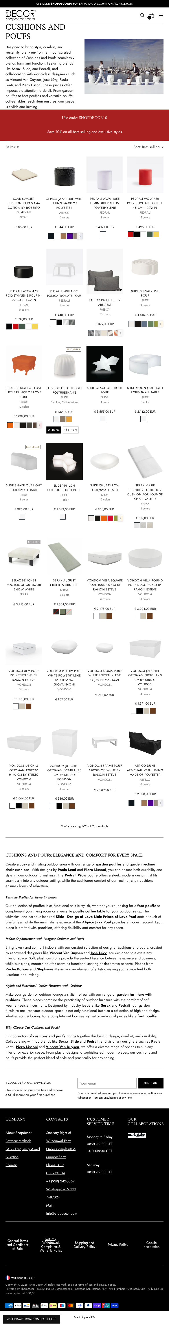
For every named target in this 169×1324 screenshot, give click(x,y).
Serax (105, 1005)
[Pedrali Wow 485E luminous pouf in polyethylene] (104, 175)
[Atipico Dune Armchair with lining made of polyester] (145, 741)
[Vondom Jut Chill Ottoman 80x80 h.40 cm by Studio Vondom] (145, 647)
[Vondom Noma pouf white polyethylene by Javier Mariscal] (104, 647)
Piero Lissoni (27, 1046)
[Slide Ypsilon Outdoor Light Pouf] (64, 461)
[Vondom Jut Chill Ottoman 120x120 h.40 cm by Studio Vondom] (24, 741)
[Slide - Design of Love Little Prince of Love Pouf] (24, 364)
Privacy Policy (118, 1244)
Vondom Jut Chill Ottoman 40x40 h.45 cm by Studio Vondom (64, 772)
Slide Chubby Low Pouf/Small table (104, 487)
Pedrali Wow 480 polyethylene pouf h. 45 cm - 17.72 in (145, 203)
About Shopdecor (18, 1132)
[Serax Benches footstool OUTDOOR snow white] (24, 556)
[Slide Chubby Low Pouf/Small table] (104, 461)
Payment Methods (18, 1140)
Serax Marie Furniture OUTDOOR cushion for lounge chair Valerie (145, 492)
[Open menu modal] (161, 15)
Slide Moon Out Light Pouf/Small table (145, 390)
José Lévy (99, 952)
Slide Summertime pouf (145, 293)
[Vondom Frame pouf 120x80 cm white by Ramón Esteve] (104, 741)
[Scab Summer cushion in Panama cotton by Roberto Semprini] (24, 175)
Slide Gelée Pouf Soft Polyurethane (64, 390)
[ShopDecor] (21, 15)
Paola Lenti (67, 869)
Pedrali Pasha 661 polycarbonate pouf (64, 293)
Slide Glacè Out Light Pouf (105, 390)
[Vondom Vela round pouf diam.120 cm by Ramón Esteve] (145, 556)
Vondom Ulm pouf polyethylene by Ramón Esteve (23, 675)
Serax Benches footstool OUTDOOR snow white (24, 585)
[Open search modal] (142, 15)
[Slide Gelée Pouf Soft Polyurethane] (64, 364)
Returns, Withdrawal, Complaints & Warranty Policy (51, 1244)
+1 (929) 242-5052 (60, 1181)
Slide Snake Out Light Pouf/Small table (24, 487)
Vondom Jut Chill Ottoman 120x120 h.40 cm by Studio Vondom (24, 772)
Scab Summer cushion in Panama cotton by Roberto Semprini (23, 205)
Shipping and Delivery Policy (84, 1244)
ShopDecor (35, 1285)
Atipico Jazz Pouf (96, 922)
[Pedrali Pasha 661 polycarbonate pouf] (64, 267)
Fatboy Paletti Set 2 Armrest (105, 302)
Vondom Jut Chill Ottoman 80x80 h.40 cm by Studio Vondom (145, 677)
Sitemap (11, 1164)
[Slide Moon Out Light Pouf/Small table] (145, 364)
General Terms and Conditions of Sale (18, 1244)
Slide (74, 1041)
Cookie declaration (151, 1244)
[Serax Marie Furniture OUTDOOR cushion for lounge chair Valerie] (145, 461)
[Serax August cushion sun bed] (64, 556)
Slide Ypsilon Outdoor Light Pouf (64, 487)
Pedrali (124, 1005)
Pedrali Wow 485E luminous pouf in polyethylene (105, 203)
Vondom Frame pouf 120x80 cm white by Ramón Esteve (104, 770)
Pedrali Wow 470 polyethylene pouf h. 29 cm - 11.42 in (24, 295)
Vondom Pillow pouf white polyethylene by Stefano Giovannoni (64, 678)
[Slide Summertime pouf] (145, 267)
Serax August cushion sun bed (64, 582)
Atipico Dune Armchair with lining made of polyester (145, 770)
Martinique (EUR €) (22, 1278)
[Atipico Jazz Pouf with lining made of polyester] (64, 175)
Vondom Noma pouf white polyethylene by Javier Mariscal (105, 675)
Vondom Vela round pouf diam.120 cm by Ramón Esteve (145, 585)
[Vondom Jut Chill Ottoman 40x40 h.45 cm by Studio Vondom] (64, 741)
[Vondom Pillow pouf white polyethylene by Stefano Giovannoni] (64, 647)
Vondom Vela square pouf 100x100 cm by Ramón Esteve (105, 585)
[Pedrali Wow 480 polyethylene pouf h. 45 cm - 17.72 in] (145, 175)
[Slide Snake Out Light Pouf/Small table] (24, 461)
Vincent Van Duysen (62, 1046)
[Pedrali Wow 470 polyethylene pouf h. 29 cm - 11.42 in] (24, 267)
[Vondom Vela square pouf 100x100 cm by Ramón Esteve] (104, 556)
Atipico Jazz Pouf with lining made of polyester (64, 203)
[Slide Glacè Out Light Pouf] (104, 364)
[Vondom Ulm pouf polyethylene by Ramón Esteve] (24, 647)
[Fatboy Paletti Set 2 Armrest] (104, 271)
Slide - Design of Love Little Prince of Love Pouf (24, 392)
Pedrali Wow (75, 875)
